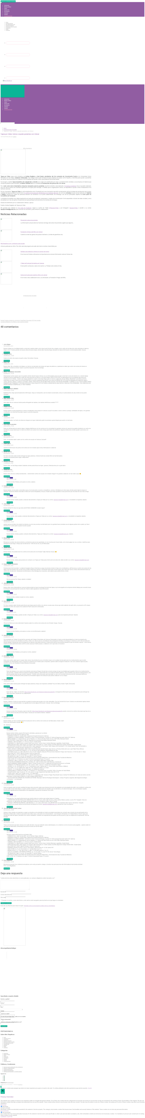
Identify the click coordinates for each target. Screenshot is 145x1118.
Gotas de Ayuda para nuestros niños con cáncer (34, 275)
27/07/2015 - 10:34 (9, 390)
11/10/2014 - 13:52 (12, 513)
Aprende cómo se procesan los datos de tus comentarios (39, 905)
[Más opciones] (35, 319)
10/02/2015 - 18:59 (9, 417)
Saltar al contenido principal (8, 1)
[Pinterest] (18, 78)
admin (14, 136)
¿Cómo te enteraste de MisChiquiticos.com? (11, 1022)
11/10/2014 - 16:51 (12, 497)
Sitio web (3, 897)
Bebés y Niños (7, 7)
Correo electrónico (6, 894)
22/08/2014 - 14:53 (9, 487)
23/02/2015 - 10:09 (9, 399)
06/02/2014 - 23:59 (12, 708)
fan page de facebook (24, 208)
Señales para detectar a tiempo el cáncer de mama (35, 251)
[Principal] (12, 91)
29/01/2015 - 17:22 (9, 426)
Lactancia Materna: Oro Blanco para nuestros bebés (14, 322)
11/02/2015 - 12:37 (9, 408)
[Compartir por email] (12, 319)
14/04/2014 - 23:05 (9, 657)
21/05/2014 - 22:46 (12, 649)
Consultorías (6, 1044)
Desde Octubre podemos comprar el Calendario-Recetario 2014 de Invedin (20, 320)
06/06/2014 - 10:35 (9, 584)
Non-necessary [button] (5, 1111)
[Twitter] (18, 54)
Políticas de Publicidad (9, 1070)
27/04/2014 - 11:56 (12, 668)
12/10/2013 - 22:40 (9, 861)
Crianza (6, 13)
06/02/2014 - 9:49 (8, 699)
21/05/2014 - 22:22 (9, 620)
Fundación (8, 28)
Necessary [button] (3, 1105)
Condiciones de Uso (8, 1069)
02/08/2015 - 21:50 (9, 373)
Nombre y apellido (5, 999)
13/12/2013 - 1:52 (11, 796)
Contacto (8, 30)
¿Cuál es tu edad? (5, 1013)
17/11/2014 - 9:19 (8, 445)
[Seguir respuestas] (12, 341)
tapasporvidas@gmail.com (61, 499)
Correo (3, 1003)
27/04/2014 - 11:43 (12, 689)
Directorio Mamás (10, 25)
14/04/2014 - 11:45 (9, 681)
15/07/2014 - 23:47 (12, 576)
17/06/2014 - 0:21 (11, 612)
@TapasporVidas (54, 208)
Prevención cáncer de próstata (29, 220)
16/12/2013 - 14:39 (9, 718)
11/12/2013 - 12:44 (9, 784)
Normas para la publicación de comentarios (13, 1067)
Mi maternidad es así (10, 24)
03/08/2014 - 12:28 (12, 557)
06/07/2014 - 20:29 (9, 539)
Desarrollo (6, 10)
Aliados (5, 1045)
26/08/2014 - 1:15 (8, 471)
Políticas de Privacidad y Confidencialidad (13, 1071)
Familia (6, 14)
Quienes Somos (9, 23)
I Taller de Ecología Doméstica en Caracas (32, 263)
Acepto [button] (90, 1088)
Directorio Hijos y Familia (11, 26)
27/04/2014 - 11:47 (9, 636)
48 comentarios (27, 148)
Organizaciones (8, 16)
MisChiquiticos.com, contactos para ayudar (13, 243)
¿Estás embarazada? (6, 1019)
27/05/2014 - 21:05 (12, 628)
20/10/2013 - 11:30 (12, 832)
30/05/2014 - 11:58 (9, 602)
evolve (2, 1084)
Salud (5, 8)
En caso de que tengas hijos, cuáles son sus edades (13, 1016)
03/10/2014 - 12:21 (9, 453)
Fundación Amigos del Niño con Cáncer (32, 232)
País (2, 1007)
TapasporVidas (73, 208)
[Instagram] (18, 66)
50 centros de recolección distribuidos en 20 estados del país (41, 193)
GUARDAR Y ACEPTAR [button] (6, 1116)
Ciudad (2, 1011)
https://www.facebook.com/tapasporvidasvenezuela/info (39, 692)
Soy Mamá (6, 11)
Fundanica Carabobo (70, 186)
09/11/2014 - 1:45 (11, 479)
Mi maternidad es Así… (9, 1043)
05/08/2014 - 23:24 (9, 521)
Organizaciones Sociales (10, 129)
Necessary (5, 1106)
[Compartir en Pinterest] (58, 307)
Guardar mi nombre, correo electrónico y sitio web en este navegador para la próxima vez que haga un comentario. (32, 900)
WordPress (20, 1084)
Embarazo (6, 5)
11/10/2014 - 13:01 (12, 531)
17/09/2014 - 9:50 (8, 463)
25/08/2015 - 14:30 (9, 355)
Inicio (7, 22)
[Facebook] (18, 43)
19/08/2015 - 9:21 (8, 363)
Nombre (3, 892)
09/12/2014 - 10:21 (9, 437)
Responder (7, 352)
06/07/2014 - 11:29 (9, 549)
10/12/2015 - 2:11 (8, 346)
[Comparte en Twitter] (12, 307)
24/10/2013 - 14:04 (9, 809)
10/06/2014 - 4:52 (8, 565)
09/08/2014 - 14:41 (9, 505)
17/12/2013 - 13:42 (12, 730)
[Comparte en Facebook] (35, 307)
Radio (7, 29)
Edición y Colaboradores (9, 1068)
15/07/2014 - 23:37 (12, 594)
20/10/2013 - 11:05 (9, 822)
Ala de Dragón (10, 1082)
